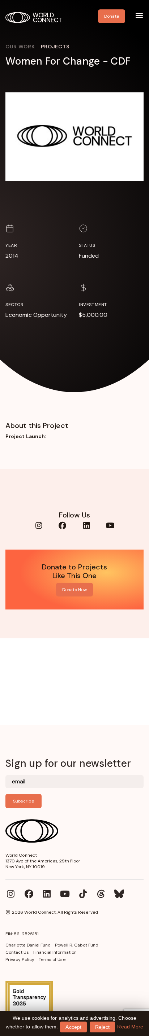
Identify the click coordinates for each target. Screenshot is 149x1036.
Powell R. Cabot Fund (76, 945)
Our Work (20, 46)
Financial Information (55, 952)
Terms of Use (52, 959)
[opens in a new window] (74, 1004)
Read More (130, 1027)
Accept (73, 1027)
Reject (102, 1027)
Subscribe (23, 801)
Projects (55, 46)
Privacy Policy (19, 959)
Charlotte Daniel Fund (28, 945)
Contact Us (17, 952)
